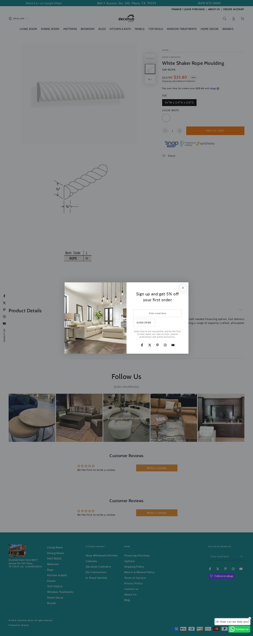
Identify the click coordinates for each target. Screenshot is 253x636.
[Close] (183, 288)
